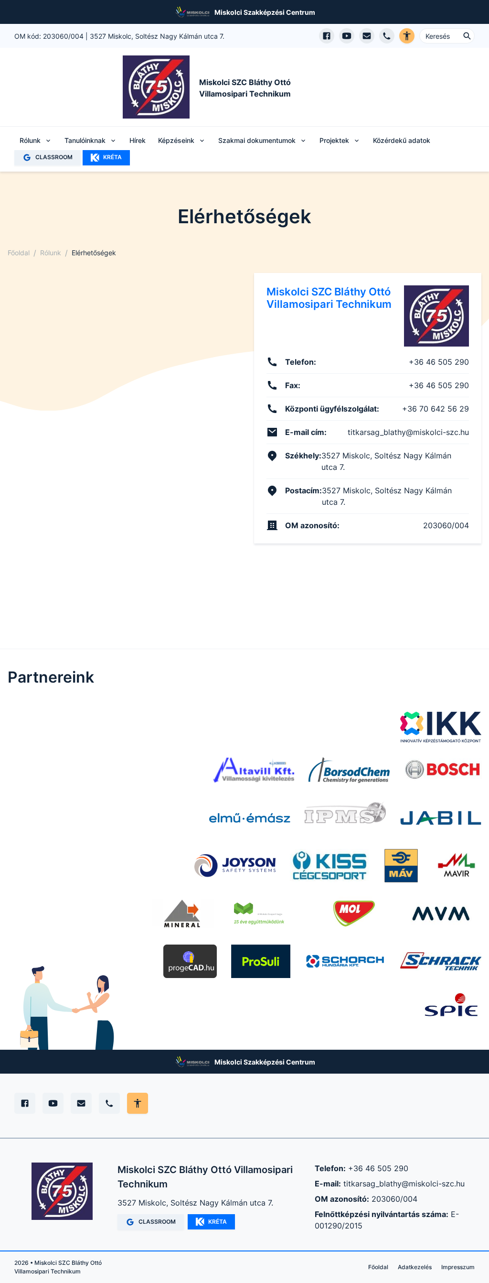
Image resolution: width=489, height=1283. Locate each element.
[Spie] (452, 1009)
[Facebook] (24, 1103)
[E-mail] (81, 1103)
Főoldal (19, 253)
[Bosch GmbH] (442, 770)
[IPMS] (345, 818)
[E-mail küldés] (366, 35)
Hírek (137, 140)
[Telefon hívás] (386, 35)
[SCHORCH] (345, 961)
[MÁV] (401, 865)
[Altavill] (253, 770)
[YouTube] (53, 1103)
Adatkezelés (415, 1267)
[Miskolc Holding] (268, 913)
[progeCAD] (190, 961)
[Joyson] (235, 865)
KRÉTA (112, 157)
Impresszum (458, 1267)
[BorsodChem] (349, 770)
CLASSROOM (54, 157)
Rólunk (50, 253)
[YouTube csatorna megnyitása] (346, 35)
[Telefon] (109, 1103)
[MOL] (354, 913)
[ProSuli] (260, 961)
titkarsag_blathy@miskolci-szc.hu (404, 1183)
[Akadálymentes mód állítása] (137, 1103)
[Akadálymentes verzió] (407, 35)
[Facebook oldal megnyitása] (326, 35)
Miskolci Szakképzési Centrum (264, 12)
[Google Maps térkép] (121, 408)
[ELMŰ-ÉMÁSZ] (249, 818)
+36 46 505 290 (378, 1168)
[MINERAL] (183, 913)
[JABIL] (440, 818)
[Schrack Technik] (440, 961)
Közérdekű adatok (401, 140)
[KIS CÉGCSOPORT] (330, 865)
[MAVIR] (456, 865)
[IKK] (440, 727)
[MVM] (440, 913)
